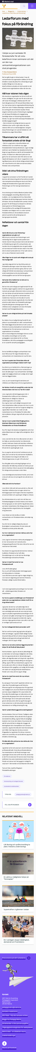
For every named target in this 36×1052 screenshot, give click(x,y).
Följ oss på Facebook (9, 1048)
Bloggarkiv (11, 11)
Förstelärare (7, 776)
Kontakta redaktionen (10, 1011)
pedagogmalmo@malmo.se (11, 1007)
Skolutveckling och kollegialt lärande (13, 781)
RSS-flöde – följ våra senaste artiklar (15, 1015)
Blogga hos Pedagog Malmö (11, 1019)
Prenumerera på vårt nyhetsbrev (14, 958)
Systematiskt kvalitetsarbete (11, 786)
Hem (3, 11)
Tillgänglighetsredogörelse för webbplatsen (17, 1027)
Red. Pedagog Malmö (10, 72)
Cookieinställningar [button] (9, 1035)
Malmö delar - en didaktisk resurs (14, 1031)
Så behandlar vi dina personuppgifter (15, 1023)
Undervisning (21, 11)
